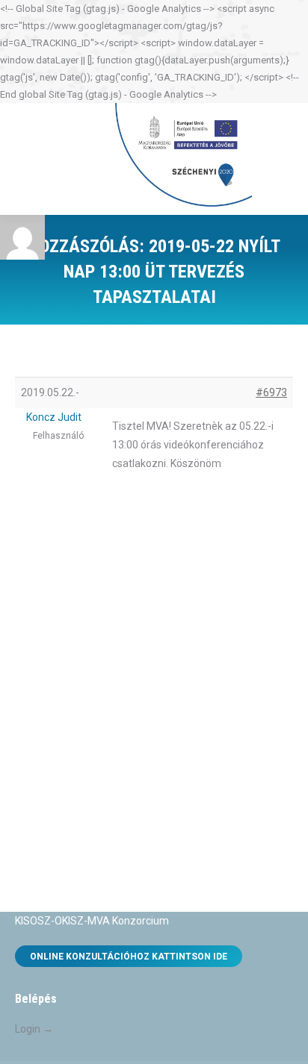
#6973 (271, 392)
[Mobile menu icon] (276, 159)
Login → (34, 1029)
